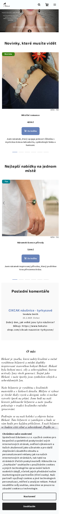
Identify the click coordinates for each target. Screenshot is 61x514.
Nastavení (29, 496)
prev (3, 75)
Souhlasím (29, 506)
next (54, 75)
